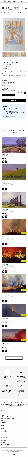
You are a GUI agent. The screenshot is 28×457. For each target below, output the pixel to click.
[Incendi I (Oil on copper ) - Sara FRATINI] (14, 311)
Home (2, 12)
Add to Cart (14, 100)
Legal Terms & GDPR (5, 440)
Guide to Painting (4, 431)
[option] (14, 34)
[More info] (22, 93)
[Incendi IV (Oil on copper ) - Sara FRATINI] (14, 227)
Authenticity (3, 422)
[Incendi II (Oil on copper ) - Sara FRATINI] (14, 283)
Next (12, 121)
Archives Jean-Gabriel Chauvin (7, 418)
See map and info (10, 115)
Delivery (2, 425)
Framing (3, 424)
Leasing (2, 428)
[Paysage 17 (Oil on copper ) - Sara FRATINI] (14, 172)
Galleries (3, 410)
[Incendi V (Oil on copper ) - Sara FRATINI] (14, 255)
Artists (2, 412)
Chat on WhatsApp (10, 116)
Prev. (5, 121)
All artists (6, 12)
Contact (2, 438)
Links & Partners (4, 437)
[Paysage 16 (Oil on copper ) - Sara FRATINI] (14, 145)
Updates (3, 415)
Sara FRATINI (11, 12)
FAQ (2, 435)
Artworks (2, 413)
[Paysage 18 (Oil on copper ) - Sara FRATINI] (14, 200)
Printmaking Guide (5, 430)
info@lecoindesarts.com (16, 451)
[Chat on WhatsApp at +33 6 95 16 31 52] (18, 93)
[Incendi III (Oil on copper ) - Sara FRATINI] (14, 335)
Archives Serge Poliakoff (6, 416)
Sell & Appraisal (4, 427)
